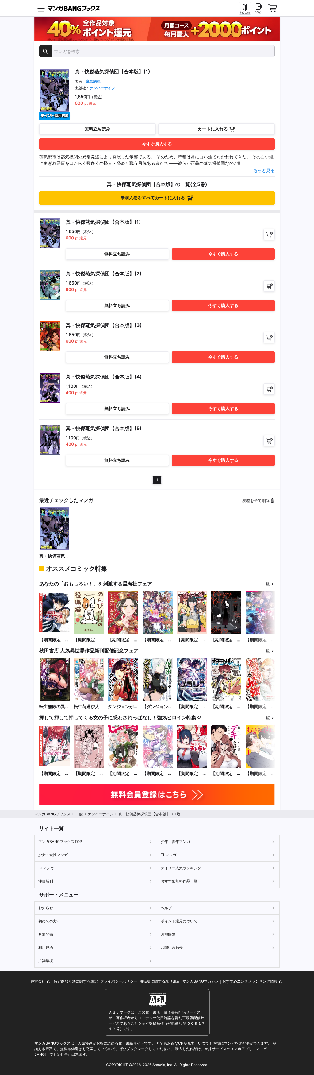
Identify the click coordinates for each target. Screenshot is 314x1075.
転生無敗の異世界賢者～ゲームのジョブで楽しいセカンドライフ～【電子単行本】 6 (54, 707)
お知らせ (45, 908)
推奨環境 (45, 960)
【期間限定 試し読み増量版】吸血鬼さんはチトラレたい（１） (192, 774)
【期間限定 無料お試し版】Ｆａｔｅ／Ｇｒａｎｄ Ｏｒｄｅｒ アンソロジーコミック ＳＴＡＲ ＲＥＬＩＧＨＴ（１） (260, 640)
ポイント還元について (179, 921)
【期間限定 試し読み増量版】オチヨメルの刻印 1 (226, 707)
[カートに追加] (269, 234)
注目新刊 (45, 881)
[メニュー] (41, 8)
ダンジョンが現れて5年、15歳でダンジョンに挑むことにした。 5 (123, 707)
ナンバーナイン (102, 88)
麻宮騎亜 (93, 81)
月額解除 (168, 934)
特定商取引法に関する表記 (76, 981)
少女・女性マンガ (53, 854)
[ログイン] (258, 8)
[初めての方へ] (245, 8)
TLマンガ (168, 854)
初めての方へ (49, 921)
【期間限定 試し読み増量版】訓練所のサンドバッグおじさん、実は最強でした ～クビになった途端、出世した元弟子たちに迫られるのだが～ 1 (260, 707)
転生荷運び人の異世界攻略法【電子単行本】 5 (89, 707)
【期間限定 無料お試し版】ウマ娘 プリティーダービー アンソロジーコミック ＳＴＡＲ (157, 640)
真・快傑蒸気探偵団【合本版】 (54, 556)
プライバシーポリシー (118, 981)
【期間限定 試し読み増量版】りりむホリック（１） (54, 774)
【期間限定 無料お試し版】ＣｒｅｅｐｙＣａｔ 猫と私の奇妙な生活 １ (226, 640)
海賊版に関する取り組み (160, 981)
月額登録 (45, 934)
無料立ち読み (97, 128)
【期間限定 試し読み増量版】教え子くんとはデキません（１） (226, 774)
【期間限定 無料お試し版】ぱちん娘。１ (192, 640)
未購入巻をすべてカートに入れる (153, 197)
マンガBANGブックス (52, 814)
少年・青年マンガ (175, 841)
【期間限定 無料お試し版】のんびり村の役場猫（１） (89, 640)
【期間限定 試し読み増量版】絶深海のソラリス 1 (192, 707)
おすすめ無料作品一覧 (179, 881)
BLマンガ (46, 868)
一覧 (265, 584)
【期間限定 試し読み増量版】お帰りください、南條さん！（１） (157, 774)
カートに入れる (213, 128)
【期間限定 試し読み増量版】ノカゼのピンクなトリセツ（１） (89, 774)
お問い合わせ (172, 947)
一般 (79, 814)
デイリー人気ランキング (181, 868)
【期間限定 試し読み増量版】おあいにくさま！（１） (260, 774)
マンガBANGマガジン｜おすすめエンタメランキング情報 (230, 981)
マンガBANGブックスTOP (60, 841)
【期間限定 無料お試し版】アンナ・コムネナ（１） (123, 640)
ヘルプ (166, 908)
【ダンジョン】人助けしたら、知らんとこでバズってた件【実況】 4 (157, 707)
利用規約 (45, 947)
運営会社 (38, 981)
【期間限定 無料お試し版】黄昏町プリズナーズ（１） (54, 640)
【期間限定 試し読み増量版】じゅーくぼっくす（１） (123, 774)
